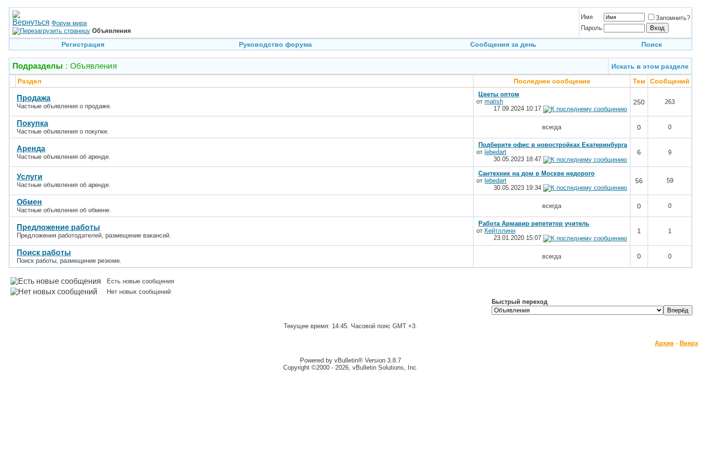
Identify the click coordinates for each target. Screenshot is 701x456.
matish (494, 101)
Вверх (689, 343)
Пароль (591, 27)
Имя (587, 17)
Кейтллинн (500, 230)
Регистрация (83, 44)
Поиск (651, 44)
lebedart (495, 151)
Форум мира (69, 23)
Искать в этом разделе (650, 66)
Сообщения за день (503, 44)
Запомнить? (673, 17)
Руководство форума (275, 44)
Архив (664, 343)
